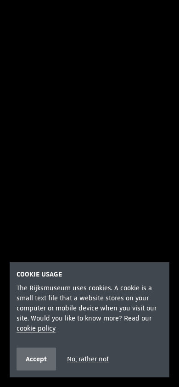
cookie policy (36, 328)
